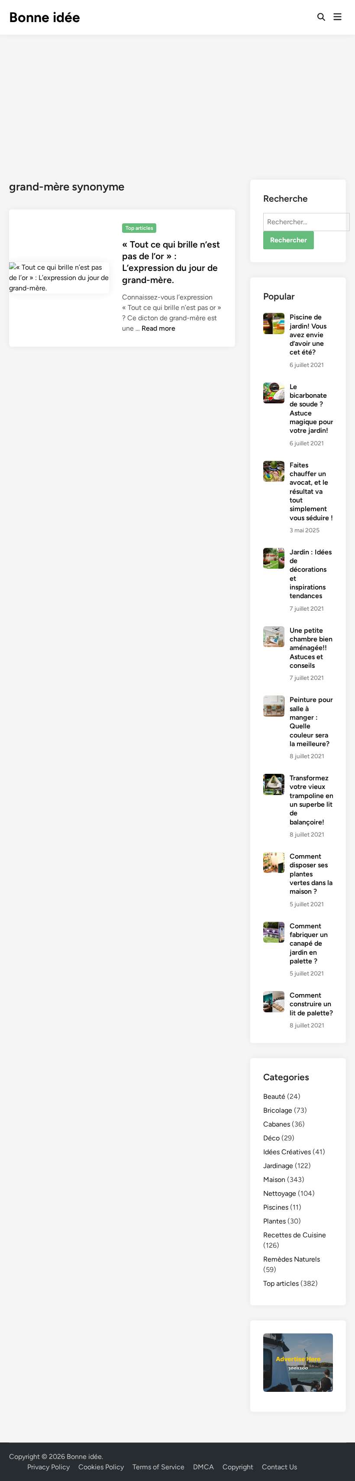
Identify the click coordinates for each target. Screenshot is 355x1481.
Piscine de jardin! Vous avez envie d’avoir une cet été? (308, 334)
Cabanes (276, 1124)
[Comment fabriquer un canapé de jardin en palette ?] (273, 927)
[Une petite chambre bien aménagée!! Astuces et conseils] (273, 631)
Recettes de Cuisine (294, 1235)
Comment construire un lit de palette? (311, 1004)
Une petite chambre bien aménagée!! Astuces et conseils (311, 648)
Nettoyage (279, 1193)
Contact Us (279, 1467)
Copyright (238, 1467)
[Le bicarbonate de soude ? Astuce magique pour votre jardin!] (273, 387)
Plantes (274, 1221)
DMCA (203, 1467)
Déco (271, 1138)
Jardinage (278, 1166)
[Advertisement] (177, 99)
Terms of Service (158, 1467)
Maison (274, 1179)
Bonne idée (44, 17)
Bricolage (277, 1110)
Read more (158, 328)
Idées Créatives (287, 1152)
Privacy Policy (48, 1467)
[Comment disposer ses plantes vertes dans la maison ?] (273, 857)
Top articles (139, 228)
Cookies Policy (101, 1467)
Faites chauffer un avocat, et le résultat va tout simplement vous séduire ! (311, 491)
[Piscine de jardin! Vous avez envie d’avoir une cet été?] (273, 318)
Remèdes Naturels (291, 1259)
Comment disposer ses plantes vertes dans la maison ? (311, 873)
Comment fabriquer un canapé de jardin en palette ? (309, 943)
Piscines (275, 1207)
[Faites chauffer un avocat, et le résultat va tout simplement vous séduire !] (273, 466)
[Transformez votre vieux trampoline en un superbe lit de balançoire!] (273, 779)
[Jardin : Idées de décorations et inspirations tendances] (273, 553)
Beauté (274, 1096)
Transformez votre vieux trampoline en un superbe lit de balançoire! (311, 800)
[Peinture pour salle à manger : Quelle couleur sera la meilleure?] (273, 700)
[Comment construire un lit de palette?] (273, 996)
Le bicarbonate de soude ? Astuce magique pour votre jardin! (311, 409)
